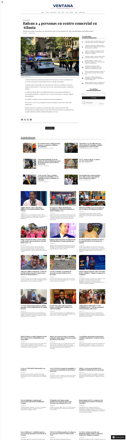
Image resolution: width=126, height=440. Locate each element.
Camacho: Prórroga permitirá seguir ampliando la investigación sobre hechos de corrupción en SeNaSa (95, 47)
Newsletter (94, 89)
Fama (59, 12)
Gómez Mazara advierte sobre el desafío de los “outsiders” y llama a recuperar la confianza (92, 273)
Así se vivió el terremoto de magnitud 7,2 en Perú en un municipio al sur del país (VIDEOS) (63, 369)
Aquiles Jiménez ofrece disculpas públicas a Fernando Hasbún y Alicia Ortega (32, 209)
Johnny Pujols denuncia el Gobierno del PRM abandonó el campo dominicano (62, 240)
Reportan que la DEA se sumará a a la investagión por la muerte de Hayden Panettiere (91, 401)
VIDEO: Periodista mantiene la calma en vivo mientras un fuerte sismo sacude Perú (63, 433)
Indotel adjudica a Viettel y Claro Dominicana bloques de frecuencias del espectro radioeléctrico (94, 62)
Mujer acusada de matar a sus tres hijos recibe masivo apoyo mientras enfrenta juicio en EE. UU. (33, 241)
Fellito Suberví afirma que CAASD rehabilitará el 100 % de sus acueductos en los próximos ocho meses (91, 307)
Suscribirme (93, 97)
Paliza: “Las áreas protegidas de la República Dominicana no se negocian (91, 369)
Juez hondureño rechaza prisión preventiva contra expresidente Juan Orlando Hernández (89, 176)
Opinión (76, 12)
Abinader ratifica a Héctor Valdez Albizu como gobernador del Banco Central (95, 57)
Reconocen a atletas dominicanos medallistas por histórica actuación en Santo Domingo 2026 (62, 209)
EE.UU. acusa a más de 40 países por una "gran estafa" (89, 160)
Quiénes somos (82, 12)
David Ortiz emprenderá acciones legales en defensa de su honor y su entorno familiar (61, 307)
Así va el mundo (53, 12)
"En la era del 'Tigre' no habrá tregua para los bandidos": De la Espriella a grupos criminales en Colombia (48, 177)
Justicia (47, 12)
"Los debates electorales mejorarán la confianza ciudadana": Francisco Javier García (91, 338)
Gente (67, 12)
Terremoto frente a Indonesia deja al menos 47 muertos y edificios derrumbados (49, 145)
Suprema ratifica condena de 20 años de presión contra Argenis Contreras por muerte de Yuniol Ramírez (34, 273)
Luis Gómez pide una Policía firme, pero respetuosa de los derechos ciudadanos (95, 41)
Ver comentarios (50, 128)
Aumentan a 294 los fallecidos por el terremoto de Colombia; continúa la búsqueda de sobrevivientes (90, 145)
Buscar (42, 12)
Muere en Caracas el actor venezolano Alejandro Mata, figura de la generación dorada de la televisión (63, 338)
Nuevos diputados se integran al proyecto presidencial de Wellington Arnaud (32, 401)
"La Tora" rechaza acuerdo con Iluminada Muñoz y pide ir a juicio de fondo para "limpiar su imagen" (91, 433)
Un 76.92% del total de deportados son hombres (33, 369)
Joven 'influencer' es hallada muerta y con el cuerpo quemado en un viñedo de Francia (33, 433)
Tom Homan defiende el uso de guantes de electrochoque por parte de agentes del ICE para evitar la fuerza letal (49, 162)
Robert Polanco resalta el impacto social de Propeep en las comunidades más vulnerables (34, 338)
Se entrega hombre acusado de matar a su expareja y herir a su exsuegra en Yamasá (91, 241)
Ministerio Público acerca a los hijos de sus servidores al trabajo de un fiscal (91, 208)
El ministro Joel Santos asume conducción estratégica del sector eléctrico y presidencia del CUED (61, 401)
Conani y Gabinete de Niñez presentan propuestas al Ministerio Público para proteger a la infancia (94, 52)
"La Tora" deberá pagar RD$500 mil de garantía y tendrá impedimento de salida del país (34, 307)
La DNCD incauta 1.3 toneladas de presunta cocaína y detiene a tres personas (60, 273)
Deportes (71, 12)
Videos (63, 12)
